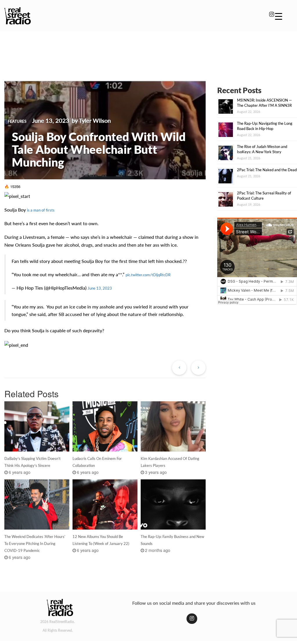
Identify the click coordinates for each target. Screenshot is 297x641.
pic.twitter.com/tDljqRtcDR (148, 274)
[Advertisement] (148, 52)
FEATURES (17, 121)
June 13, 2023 (100, 288)
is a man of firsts (41, 210)
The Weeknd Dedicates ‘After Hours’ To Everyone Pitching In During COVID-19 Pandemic (34, 543)
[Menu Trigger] (278, 15)
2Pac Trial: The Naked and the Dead (267, 169)
